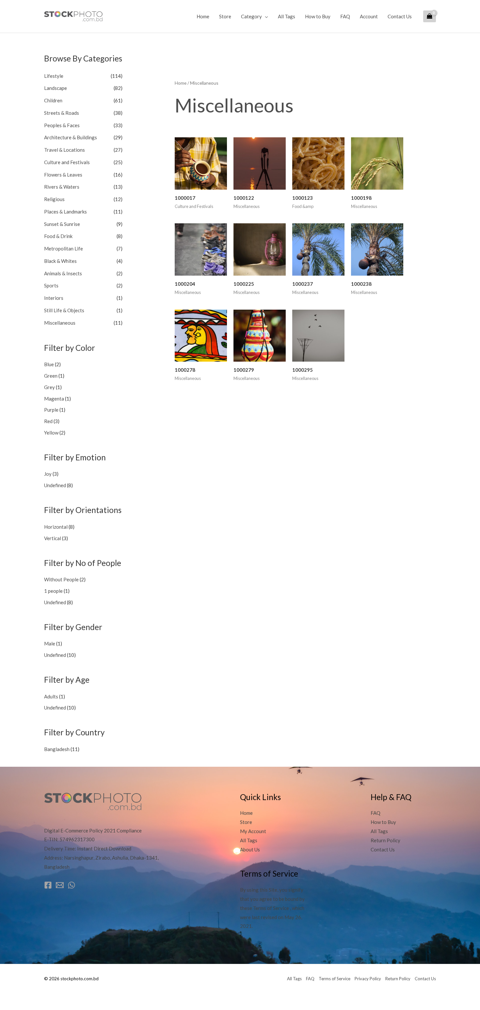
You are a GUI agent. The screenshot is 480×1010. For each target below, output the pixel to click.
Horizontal (56, 527)
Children (53, 100)
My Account (253, 831)
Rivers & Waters (61, 187)
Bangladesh (57, 749)
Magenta (54, 399)
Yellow (51, 433)
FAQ (345, 16)
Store (225, 16)
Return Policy (385, 840)
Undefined (55, 485)
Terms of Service (334, 978)
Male (49, 643)
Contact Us (400, 16)
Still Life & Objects (64, 310)
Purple (51, 410)
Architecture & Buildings (70, 137)
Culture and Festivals (67, 162)
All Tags (286, 16)
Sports (51, 285)
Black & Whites (60, 261)
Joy (48, 474)
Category (251, 16)
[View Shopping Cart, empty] (429, 16)
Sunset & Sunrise (62, 224)
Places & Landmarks (65, 211)
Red (48, 421)
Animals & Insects (63, 273)
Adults (51, 696)
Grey (49, 387)
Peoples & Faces (62, 125)
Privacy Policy (368, 978)
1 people (53, 591)
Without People (61, 579)
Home (203, 16)
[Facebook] (48, 885)
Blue (49, 364)
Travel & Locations (64, 150)
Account (369, 16)
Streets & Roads (61, 113)
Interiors (53, 298)
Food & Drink (58, 236)
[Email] (60, 885)
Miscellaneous (59, 323)
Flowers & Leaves (63, 175)
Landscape (55, 88)
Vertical (52, 538)
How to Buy (317, 16)
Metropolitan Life (63, 248)
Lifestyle (53, 76)
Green (50, 376)
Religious (54, 199)
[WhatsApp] (71, 885)
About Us (250, 849)
